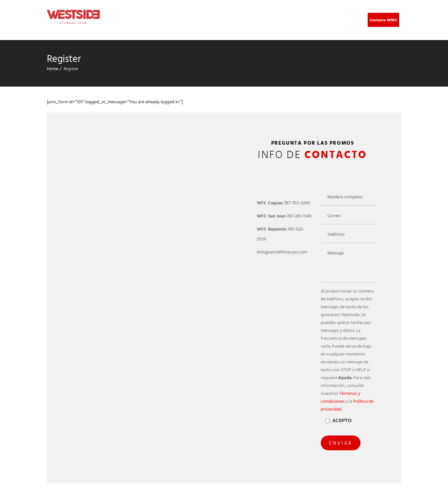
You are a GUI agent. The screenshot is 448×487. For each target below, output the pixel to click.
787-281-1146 (299, 216)
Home (52, 68)
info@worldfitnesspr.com (282, 252)
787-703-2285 (297, 203)
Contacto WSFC (383, 20)
